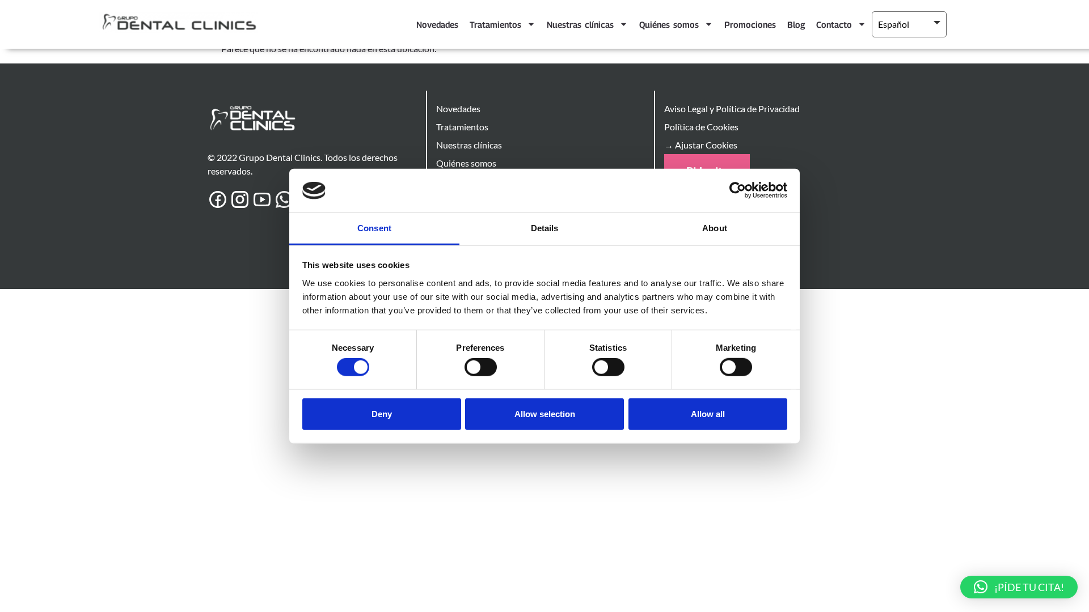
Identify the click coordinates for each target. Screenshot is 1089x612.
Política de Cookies (701, 126)
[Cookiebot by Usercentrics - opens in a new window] (737, 190)
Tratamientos (495, 24)
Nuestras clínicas (580, 24)
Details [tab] (545, 228)
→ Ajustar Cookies (700, 144)
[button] (1019, 587)
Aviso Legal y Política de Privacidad (732, 108)
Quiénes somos (669, 24)
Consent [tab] (374, 228)
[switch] (481, 367)
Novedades (437, 24)
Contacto (834, 24)
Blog (796, 24)
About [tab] (714, 228)
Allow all (708, 413)
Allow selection (544, 413)
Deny (382, 413)
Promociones (750, 24)
